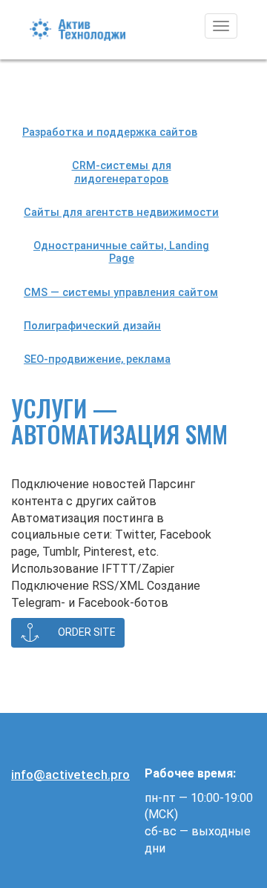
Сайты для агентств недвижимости (121, 212)
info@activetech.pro (70, 774)
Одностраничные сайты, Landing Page (121, 252)
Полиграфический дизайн (92, 326)
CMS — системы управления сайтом (121, 292)
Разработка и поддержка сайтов (109, 132)
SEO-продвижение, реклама (97, 359)
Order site (83, 631)
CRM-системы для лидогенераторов (121, 172)
